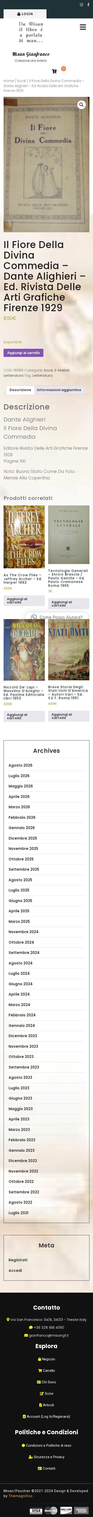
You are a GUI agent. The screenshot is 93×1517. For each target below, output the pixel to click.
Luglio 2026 (19, 775)
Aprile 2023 (19, 1119)
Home (9, 81)
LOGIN (27, 14)
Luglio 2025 (19, 890)
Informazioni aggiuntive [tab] (59, 390)
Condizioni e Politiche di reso (48, 1445)
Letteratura (13, 375)
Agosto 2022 (20, 1202)
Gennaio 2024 (22, 1025)
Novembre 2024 (24, 931)
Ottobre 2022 (21, 1181)
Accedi (15, 1270)
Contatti (48, 1468)
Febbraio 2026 (22, 817)
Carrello (48, 1370)
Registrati (18, 1259)
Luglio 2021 (18, 1212)
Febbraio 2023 (22, 1139)
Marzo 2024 (19, 1004)
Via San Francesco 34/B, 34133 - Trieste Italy (48, 1319)
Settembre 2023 (24, 1067)
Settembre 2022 (24, 1192)
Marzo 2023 (19, 1129)
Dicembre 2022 (23, 1160)
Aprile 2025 (19, 911)
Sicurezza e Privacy (48, 1457)
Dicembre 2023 (23, 1035)
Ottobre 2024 (21, 942)
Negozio (48, 1359)
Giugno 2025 (20, 900)
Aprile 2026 (19, 796)
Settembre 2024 (24, 952)
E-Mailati (62, 370)
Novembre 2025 (23, 848)
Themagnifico (20, 1496)
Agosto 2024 (21, 963)
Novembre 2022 (23, 1171)
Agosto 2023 (20, 1077)
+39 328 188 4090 (49, 1327)
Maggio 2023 (21, 1108)
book (21, 81)
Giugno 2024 (21, 983)
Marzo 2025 (19, 921)
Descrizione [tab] (20, 390)
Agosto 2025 (20, 879)
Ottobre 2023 (21, 1056)
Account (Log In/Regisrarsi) (48, 1416)
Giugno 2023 (20, 1098)
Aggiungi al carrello (23, 353)
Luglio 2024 (19, 973)
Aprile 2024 (19, 994)
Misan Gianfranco (31, 54)
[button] (81, 104)
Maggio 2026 (21, 786)
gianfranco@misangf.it (49, 1335)
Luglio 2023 (19, 1088)
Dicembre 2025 (23, 838)
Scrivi (48, 1393)
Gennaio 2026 (22, 827)
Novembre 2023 (23, 1046)
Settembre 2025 (24, 869)
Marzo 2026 (19, 806)
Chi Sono (48, 1382)
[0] (54, 71)
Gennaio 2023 (22, 1150)
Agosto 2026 (20, 765)
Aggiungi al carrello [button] (17, 601)
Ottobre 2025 (21, 859)
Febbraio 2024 (22, 1015)
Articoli (48, 1405)
